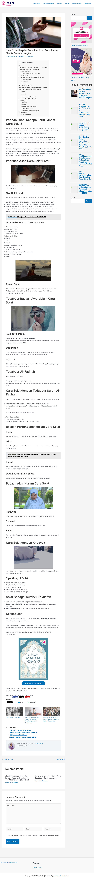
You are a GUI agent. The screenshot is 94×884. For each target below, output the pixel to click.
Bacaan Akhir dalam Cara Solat (29, 99)
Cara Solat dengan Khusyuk (28, 106)
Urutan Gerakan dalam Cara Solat (31, 73)
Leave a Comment (12, 56)
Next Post (61, 759)
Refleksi (21, 56)
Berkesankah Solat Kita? (13, 717)
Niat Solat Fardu (26, 71)
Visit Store (87, 3)
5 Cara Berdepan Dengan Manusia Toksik (23, 732)
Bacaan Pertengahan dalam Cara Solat (31, 89)
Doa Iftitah (25, 81)
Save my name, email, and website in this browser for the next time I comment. (33, 836)
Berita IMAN (36, 3)
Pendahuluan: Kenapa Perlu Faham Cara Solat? (33, 67)
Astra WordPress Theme (61, 876)
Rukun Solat (26, 75)
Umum (67, 3)
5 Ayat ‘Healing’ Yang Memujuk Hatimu (23, 737)
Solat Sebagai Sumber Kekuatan (29, 110)
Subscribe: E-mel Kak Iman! (79, 45)
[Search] (89, 18)
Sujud (24, 95)
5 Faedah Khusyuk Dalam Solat (20, 730)
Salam (24, 104)
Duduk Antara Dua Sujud (29, 96)
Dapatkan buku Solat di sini (33, 683)
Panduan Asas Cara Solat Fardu (29, 69)
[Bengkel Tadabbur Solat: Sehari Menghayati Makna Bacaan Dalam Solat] (51, 711)
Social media (38, 743)
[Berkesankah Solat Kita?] (14, 711)
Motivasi (60, 3)
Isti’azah (25, 83)
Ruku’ (23, 91)
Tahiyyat (24, 101)
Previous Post (7, 759)
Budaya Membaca (48, 3)
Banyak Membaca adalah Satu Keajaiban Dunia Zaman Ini (48, 777)
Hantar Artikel (76, 3)
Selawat (24, 102)
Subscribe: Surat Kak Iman (8, 863)
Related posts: (27, 114)
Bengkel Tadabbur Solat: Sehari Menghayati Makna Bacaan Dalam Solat (51, 719)
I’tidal (24, 93)
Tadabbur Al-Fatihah (26, 85)
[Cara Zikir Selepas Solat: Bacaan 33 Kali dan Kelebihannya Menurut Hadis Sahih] (33, 711)
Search (73, 14)
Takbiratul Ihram (26, 79)
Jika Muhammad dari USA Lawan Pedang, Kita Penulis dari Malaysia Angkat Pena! (17, 778)
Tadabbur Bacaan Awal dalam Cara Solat (32, 77)
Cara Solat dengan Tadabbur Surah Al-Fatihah (33, 87)
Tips (26, 56)
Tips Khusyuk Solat (27, 108)
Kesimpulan (23, 112)
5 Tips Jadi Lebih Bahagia (18, 735)
